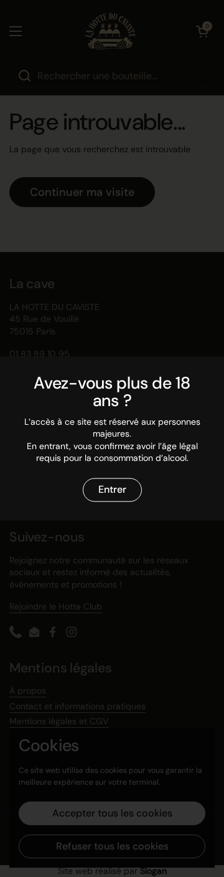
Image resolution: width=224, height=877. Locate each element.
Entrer (112, 490)
